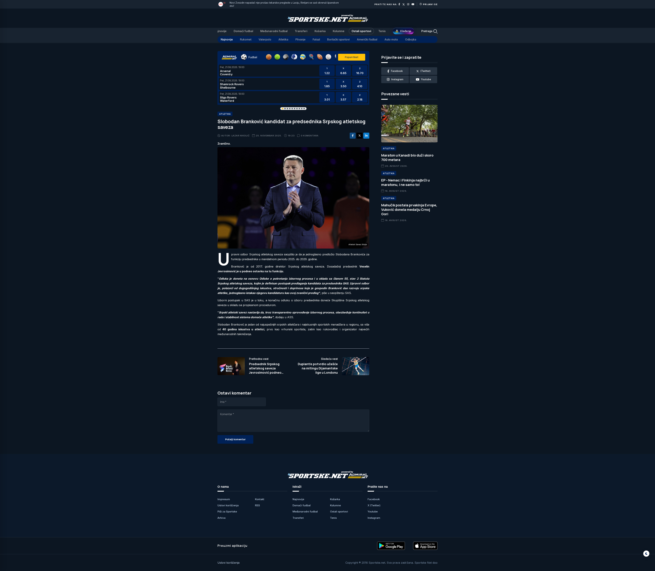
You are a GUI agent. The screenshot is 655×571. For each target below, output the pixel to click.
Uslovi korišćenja (228, 505)
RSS (257, 505)
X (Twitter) (374, 505)
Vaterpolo (265, 39)
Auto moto (391, 39)
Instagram (374, 517)
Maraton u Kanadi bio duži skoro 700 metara (407, 157)
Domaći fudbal (243, 31)
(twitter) (425, 70)
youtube (426, 79)
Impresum (223, 499)
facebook (397, 70)
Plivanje (300, 39)
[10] (220, 4)
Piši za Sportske (227, 511)
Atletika (283, 39)
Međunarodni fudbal (274, 31)
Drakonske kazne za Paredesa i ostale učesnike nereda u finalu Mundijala (271, 4)
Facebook (374, 499)
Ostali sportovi (361, 31)
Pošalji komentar (235, 439)
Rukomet (245, 39)
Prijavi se (430, 4)
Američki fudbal (367, 39)
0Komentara (309, 135)
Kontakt (259, 499)
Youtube (373, 511)
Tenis (382, 31)
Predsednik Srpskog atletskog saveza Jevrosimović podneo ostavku (265, 370)
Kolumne (338, 31)
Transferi (301, 31)
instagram (397, 79)
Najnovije (220, 31)
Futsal (316, 39)
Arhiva (221, 517)
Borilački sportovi (338, 39)
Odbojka (410, 39)
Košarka (320, 31)
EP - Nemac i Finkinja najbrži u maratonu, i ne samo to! (405, 182)
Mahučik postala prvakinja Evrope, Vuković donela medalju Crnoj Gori (409, 209)
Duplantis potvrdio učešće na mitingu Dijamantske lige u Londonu (318, 368)
